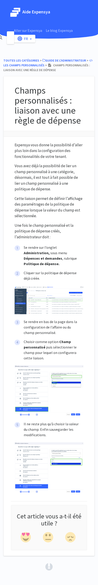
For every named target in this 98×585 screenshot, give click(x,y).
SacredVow (18, 22)
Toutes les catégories (21, 60)
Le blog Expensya (59, 30)
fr (26, 38)
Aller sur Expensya (28, 30)
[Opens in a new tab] (49, 566)
